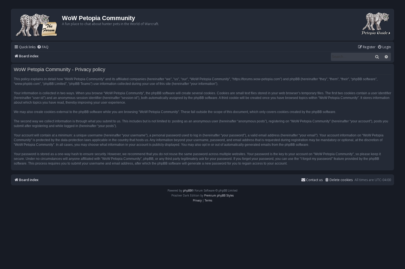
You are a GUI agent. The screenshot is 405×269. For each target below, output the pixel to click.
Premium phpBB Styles (219, 195)
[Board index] (37, 24)
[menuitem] (42, 47)
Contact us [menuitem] (314, 179)
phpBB (187, 190)
